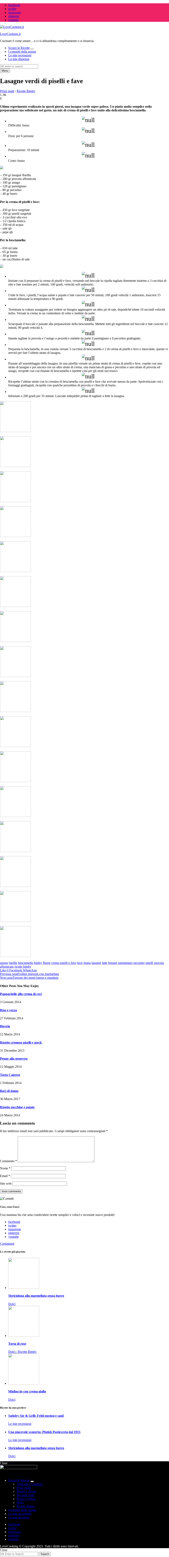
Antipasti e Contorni (29, 1484)
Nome (5, 1168)
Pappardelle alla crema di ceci (21, 994)
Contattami (7, 1243)
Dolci (20, 1502)
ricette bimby (22, 966)
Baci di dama (9, 1091)
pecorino (139, 963)
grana (87, 963)
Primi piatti (7, 91)
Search (45, 1554)
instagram (14, 12)
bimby (38, 963)
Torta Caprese (10, 1075)
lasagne (96, 963)
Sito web (6, 1183)
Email (5, 1176)
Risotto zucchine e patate (17, 1107)
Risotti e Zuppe (26, 1491)
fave (80, 963)
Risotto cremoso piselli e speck (21, 1042)
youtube (13, 20)
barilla (13, 963)
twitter (12, 8)
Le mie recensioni (19, 55)
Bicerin (5, 1026)
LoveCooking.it (10, 34)
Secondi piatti (25, 1495)
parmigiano (125, 963)
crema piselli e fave (63, 963)
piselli (149, 963)
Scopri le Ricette (19, 48)
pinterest (13, 16)
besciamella (25, 963)
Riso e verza (8, 1010)
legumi (112, 963)
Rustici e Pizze (26, 1499)
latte (104, 963)
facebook (14, 5)
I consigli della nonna (22, 51)
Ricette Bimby (26, 91)
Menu (5, 70)
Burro (46, 963)
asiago (4, 963)
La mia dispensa (18, 59)
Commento (8, 1161)
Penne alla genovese (14, 1058)
